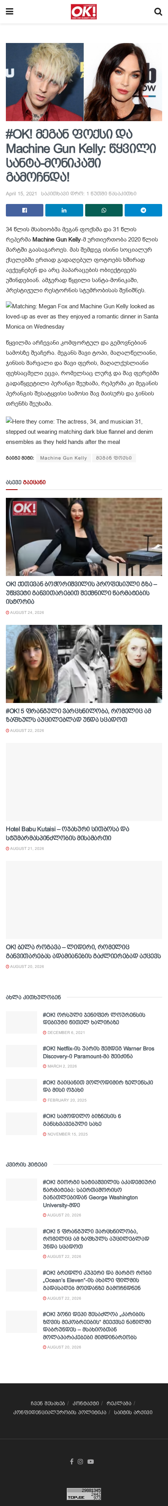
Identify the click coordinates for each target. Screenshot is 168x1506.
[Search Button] (158, 11)
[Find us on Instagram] (80, 1462)
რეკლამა (119, 1403)
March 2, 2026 (61, 1066)
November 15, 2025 (67, 1134)
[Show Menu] (9, 11)
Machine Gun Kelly (63, 458)
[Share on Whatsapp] (104, 210)
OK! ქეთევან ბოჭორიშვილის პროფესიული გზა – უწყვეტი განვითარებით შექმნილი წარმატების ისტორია (81, 593)
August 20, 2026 (26, 966)
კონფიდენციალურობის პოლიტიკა (59, 1412)
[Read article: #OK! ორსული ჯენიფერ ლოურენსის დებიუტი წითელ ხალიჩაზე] (21, 1022)
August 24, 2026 (26, 612)
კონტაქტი (86, 1403)
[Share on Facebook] (24, 210)
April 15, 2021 (21, 194)
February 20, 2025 (66, 1100)
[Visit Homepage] (84, 12)
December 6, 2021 (65, 1032)
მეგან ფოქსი (114, 458)
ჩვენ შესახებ (48, 1403)
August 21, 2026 (26, 848)
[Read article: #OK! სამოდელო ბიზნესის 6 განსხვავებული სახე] (21, 1124)
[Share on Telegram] (143, 210)
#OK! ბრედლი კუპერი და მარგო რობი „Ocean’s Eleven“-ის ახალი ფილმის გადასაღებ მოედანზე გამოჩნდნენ (97, 1280)
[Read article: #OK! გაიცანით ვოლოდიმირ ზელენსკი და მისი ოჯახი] (21, 1090)
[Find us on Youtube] (91, 1462)
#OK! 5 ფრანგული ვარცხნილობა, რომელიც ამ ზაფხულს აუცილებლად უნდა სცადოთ (96, 1239)
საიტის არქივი (133, 1412)
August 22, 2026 (26, 730)
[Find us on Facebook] (71, 1462)
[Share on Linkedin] (64, 210)
